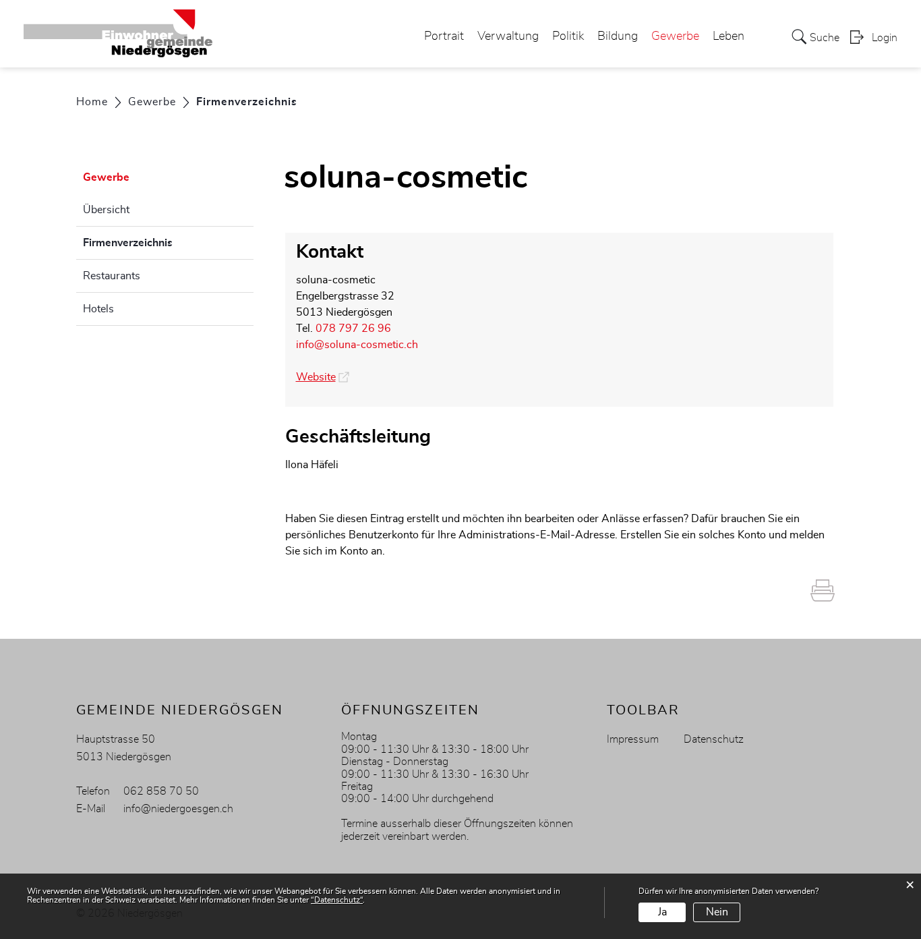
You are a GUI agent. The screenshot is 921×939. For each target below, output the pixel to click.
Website (322, 377)
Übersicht (106, 209)
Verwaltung (508, 36)
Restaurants (111, 276)
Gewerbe (675, 36)
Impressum (633, 739)
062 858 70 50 (161, 791)
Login (884, 37)
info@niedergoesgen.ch (178, 808)
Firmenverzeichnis (161, 242)
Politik (568, 36)
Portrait (444, 36)
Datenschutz (714, 739)
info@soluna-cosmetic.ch (357, 344)
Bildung (617, 36)
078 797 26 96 (353, 328)
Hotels (98, 309)
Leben (728, 36)
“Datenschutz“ (337, 900)
